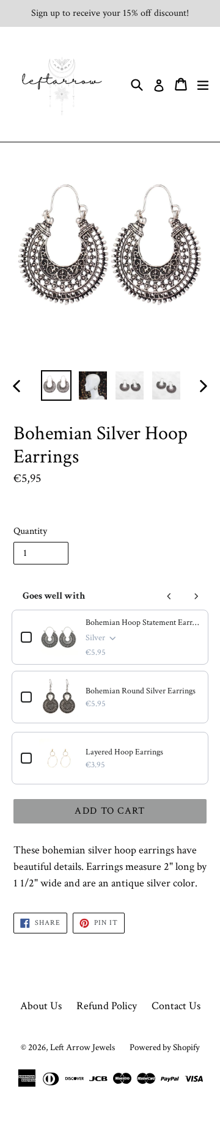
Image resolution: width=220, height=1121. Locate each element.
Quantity (30, 531)
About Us (41, 1006)
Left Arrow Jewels (82, 1047)
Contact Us (176, 1006)
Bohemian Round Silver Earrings (141, 690)
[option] (56, 385)
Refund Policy (106, 1006)
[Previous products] (169, 596)
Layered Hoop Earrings (124, 752)
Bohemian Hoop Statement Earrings (142, 622)
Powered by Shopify (165, 1047)
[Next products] (196, 596)
